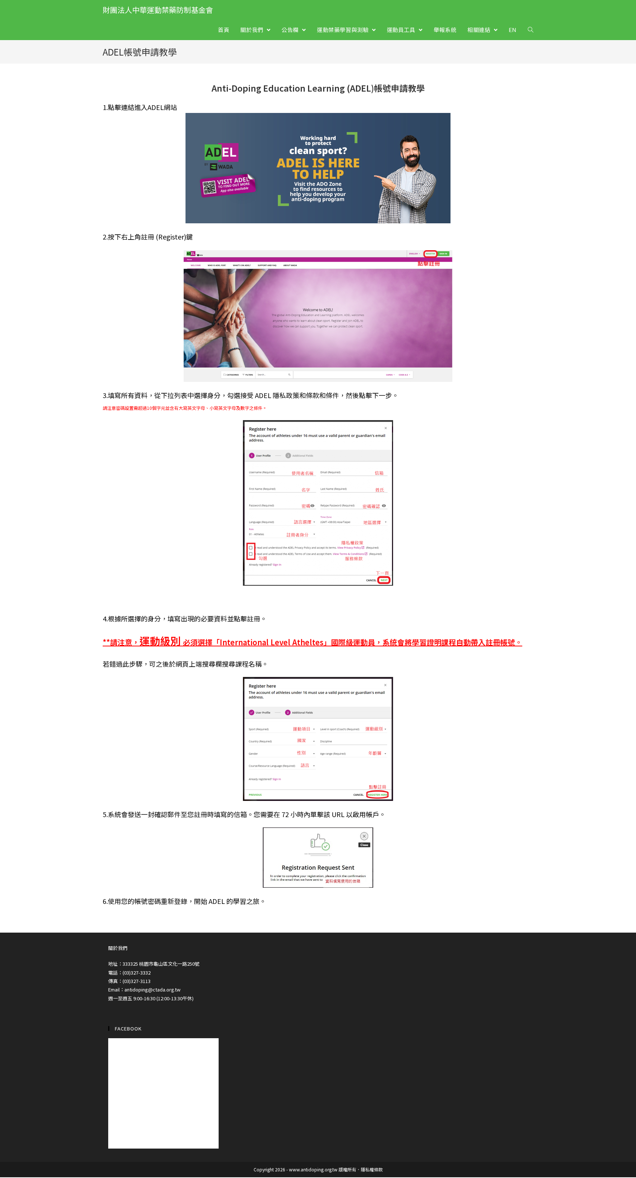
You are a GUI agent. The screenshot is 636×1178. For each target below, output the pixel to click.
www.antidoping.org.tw (313, 1169)
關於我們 (117, 947)
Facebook (128, 1028)
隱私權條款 (372, 1169)
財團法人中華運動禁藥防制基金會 (158, 9)
